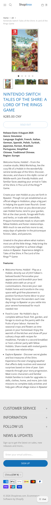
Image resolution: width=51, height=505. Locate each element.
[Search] (10, 5)
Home (6, 18)
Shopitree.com (18, 495)
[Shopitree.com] (25, 5)
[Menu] (5, 5)
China (12, 474)
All (13, 18)
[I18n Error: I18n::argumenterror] (8, 84)
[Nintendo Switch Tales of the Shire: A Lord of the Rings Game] (25, 50)
